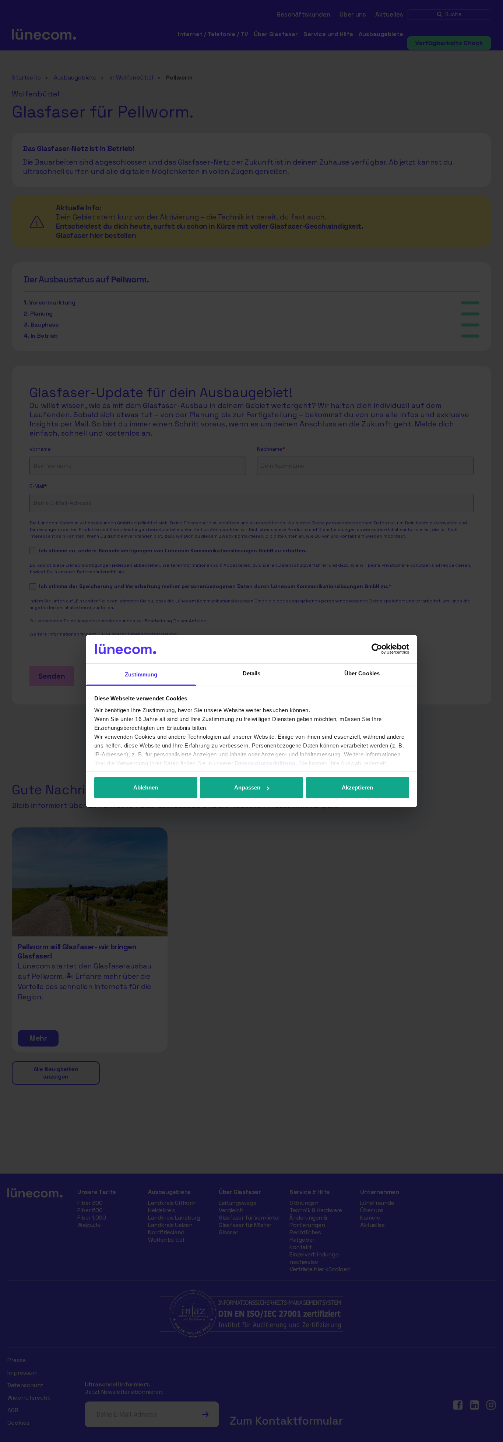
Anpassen (247, 787)
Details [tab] (252, 673)
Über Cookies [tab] (362, 673)
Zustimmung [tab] (141, 674)
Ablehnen (145, 787)
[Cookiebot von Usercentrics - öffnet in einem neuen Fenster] (377, 648)
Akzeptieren (357, 787)
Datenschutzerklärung (265, 763)
